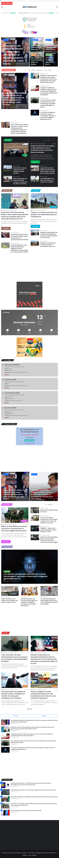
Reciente (15, 715)
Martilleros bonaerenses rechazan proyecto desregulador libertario (48, 244)
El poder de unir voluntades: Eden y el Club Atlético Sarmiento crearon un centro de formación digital (49, 539)
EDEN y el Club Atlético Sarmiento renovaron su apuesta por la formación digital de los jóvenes (14, 528)
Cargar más (29, 709)
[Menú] (2, 7)
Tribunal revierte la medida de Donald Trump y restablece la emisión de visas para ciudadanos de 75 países (13, 695)
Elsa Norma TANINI (10, 379)
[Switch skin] (57, 7)
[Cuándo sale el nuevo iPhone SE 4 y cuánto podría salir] (5, 812)
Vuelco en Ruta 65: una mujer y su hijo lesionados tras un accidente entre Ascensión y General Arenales (43, 149)
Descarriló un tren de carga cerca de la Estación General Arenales (19, 170)
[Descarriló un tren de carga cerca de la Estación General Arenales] (8, 168)
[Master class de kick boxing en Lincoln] (35, 510)
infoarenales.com (32, 852)
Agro (29, 70)
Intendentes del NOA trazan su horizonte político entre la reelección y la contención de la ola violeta (19, 237)
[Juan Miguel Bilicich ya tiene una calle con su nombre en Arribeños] (35, 179)
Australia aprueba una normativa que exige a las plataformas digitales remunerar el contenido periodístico (29, 602)
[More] (52, 70)
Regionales (50, 504)
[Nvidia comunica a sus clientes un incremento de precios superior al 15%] (10, 591)
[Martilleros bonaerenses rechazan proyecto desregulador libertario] (35, 243)
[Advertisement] (29, 267)
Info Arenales (7, 107)
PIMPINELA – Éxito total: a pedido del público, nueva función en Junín (48, 530)
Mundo (49, 70)
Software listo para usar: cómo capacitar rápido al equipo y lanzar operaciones (33, 790)
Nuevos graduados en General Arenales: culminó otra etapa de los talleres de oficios (20, 181)
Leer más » (35, 162)
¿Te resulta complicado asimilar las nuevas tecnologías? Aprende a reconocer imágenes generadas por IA (50, 54)
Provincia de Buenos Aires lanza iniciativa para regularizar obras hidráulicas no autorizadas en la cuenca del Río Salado (19, 248)
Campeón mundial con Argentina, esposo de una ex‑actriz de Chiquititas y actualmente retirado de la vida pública (48, 91)
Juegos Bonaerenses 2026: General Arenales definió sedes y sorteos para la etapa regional (47, 170)
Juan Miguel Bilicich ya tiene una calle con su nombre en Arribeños (47, 180)
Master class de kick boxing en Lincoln (49, 511)
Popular (44, 715)
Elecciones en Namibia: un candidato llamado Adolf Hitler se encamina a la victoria (34, 797)
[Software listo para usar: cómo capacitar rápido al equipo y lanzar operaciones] (5, 792)
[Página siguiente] (57, 70)
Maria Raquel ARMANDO (12, 364)
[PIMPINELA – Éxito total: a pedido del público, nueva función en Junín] (35, 528)
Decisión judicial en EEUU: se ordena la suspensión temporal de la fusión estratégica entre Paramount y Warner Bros (31, 784)
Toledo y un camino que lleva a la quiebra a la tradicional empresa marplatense (44, 214)
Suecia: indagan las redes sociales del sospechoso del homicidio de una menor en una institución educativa (43, 695)
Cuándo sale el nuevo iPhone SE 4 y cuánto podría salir (26, 810)
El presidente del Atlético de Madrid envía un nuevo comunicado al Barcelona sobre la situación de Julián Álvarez (13, 54)
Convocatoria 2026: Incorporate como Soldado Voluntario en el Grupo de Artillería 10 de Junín (48, 520)
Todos (26, 70)
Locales (45, 70)
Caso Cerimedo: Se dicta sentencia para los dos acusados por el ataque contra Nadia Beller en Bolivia (36, 54)
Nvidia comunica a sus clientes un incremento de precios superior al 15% (9, 600)
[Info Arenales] (29, 7)
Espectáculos (40, 70)
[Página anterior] (55, 70)
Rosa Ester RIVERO (10, 408)
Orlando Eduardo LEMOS (12, 393)
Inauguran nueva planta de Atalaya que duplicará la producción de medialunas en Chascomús (48, 234)
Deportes (6, 39)
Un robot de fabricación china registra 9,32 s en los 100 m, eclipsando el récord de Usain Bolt (49, 601)
